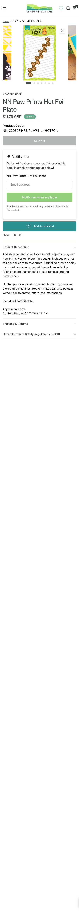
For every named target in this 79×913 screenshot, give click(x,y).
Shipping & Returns (15, 323)
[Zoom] (62, 30)
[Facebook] (15, 235)
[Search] (68, 8)
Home (6, 21)
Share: (6, 235)
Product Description (16, 247)
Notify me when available (39, 197)
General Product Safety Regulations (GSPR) (31, 334)
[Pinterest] (20, 235)
